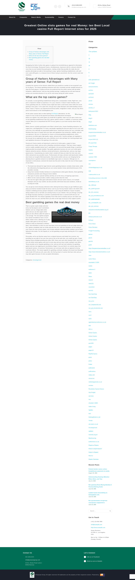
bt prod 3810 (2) (93, 139)
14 (89, 65)
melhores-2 (92, 269)
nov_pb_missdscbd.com (96, 308)
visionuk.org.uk (93, 434)
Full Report (55, 113)
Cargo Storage (93, 146)
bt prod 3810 (92, 136)
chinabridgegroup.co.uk (95, 167)
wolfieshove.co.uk (94, 441)
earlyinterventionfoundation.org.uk (98, 209)
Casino (91, 150)
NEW (90, 273)
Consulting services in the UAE (98, 178)
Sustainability (49, 17)
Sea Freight (92, 392)
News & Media (36, 17)
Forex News (92, 223)
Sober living (92, 406)
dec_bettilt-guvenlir (94, 188)
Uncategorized (37, 260)
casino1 (91, 153)
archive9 (91, 93)
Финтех (91, 455)
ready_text (92, 375)
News (90, 276)
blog (90, 114)
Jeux (90, 255)
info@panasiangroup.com (32, 560)
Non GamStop (93, 294)
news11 (91, 280)
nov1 (90, 311)
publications (92, 371)
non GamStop (93, 297)
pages (90, 346)
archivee (91, 97)
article (90, 100)
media (90, 266)
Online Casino (93, 332)
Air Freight (92, 83)
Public (90, 364)
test (90, 413)
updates (91, 431)
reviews (91, 385)
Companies (23, 17)
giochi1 (91, 241)
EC (89, 213)
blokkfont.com (93, 125)
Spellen (91, 410)
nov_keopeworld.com (95, 304)
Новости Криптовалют (95, 448)
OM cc (90, 329)
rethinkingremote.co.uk (95, 382)
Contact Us (71, 17)
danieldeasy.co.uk (94, 181)
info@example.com (96, 524)
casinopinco (92, 160)
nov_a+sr (91, 301)
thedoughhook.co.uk (94, 417)
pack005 (91, 343)
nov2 (90, 315)
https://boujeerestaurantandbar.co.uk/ (99, 248)
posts (90, 357)
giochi (90, 237)
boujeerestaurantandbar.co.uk (97, 132)
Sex (90, 399)
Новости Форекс (93, 452)
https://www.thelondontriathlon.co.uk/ (99, 252)
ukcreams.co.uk (93, 424)
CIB (90, 171)
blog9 (90, 121)
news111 (91, 283)
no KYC (91, 290)
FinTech (91, 220)
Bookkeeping (92, 128)
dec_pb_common (94, 206)
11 (89, 62)
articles (91, 104)
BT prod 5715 (92, 143)
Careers (61, 17)
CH (89, 164)
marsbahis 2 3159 (94, 262)
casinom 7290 (93, 157)
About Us (12, 17)
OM (90, 325)
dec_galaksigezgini (94, 199)
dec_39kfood (92, 185)
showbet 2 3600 (93, 403)
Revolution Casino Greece (96, 389)
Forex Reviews (93, 227)
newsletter (92, 287)
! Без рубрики (93, 51)
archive (91, 90)
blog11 (90, 118)
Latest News (92, 259)
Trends (91, 420)
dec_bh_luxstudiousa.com (96, 195)
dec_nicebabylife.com (95, 202)
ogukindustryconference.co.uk (97, 322)
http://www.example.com (98, 527)
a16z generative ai (94, 79)
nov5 (90, 318)
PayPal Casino (93, 353)
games (90, 234)
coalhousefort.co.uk (94, 174)
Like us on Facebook (93, 557)
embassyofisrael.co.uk (95, 216)
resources (91, 378)
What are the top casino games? (38, 55)
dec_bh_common (94, 192)
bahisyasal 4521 (93, 111)
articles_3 (91, 107)
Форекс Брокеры (94, 459)
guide (90, 244)
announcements (93, 86)
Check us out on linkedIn (94, 561)
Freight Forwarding (94, 230)
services (91, 396)
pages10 (91, 350)
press (90, 360)
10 (89, 58)
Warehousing (92, 438)
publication (92, 367)
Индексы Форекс (94, 445)
